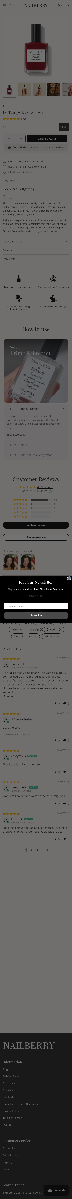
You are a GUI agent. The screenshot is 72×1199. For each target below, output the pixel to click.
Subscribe (36, 615)
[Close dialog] (69, 578)
